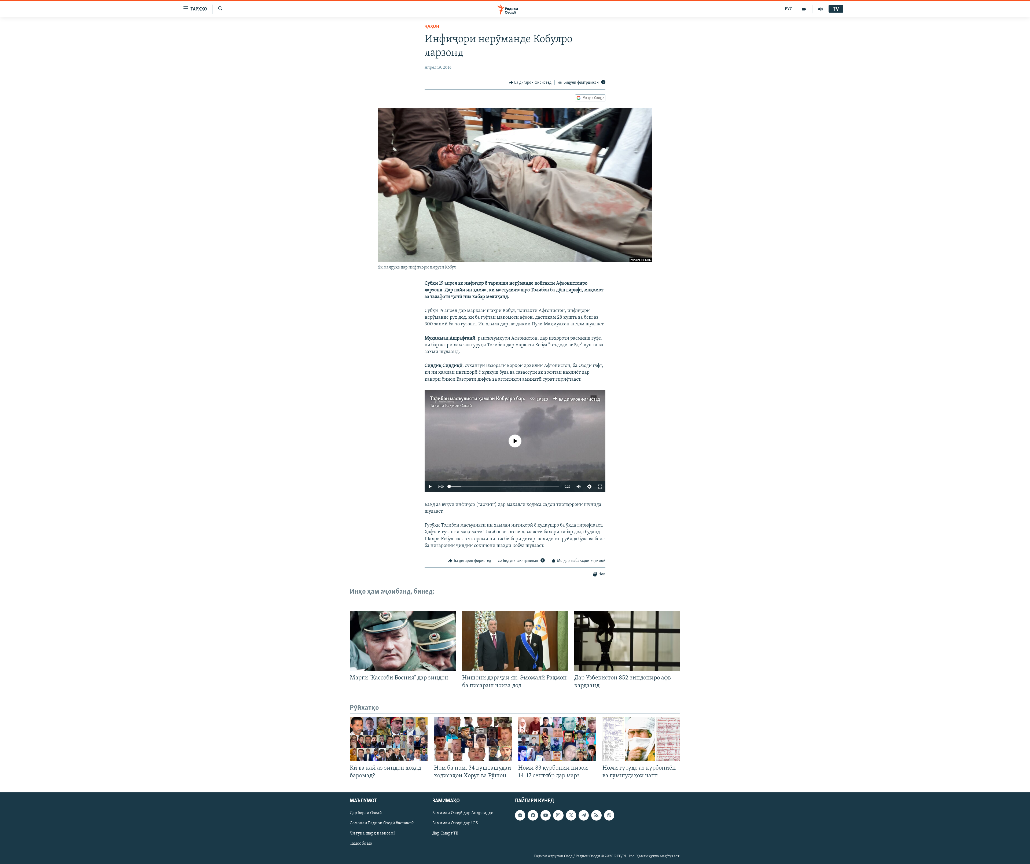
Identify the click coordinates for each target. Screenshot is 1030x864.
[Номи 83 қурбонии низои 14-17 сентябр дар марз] (557, 739)
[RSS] (596, 815)
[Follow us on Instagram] (558, 815)
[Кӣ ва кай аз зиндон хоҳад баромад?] (389, 739)
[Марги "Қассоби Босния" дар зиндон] (403, 641)
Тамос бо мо (361, 843)
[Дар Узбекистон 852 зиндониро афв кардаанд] (627, 641)
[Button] (530, 82)
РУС (788, 9)
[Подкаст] (609, 815)
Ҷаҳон (432, 26)
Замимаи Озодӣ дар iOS (455, 823)
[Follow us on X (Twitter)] (571, 815)
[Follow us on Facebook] (533, 815)
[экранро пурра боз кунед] (600, 486)
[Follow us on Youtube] (545, 815)
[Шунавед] (820, 9)
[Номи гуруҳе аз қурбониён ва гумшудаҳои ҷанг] (641, 739)
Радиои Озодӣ (458, 406)
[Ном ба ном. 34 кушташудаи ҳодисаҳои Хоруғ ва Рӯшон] (473, 739)
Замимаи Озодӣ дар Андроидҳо (462, 813)
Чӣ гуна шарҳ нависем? (372, 833)
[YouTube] (804, 9)
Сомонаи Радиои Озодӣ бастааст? (382, 823)
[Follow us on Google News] (520, 815)
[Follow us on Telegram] (584, 815)
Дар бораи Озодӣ (366, 813)
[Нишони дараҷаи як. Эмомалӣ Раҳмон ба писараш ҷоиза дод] (515, 641)
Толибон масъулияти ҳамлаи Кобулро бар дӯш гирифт (491, 399)
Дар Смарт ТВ (445, 833)
